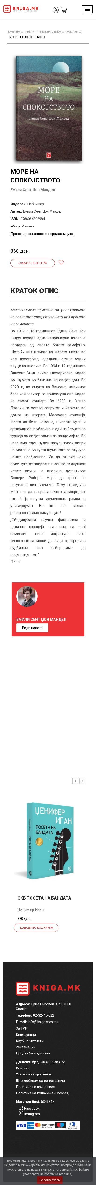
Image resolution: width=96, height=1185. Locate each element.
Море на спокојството (27, 37)
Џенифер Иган (30, 910)
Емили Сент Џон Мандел (32, 190)
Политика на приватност (35, 1087)
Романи (72, 31)
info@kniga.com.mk (43, 1022)
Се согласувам (49, 1180)
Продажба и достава (33, 1053)
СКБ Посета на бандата (44, 898)
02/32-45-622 (43, 1015)
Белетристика (50, 31)
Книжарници (26, 1035)
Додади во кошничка (32, 263)
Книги (29, 31)
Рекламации (25, 1047)
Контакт (22, 1068)
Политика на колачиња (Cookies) (42, 1093)
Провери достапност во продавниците (41, 234)
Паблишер (35, 204)
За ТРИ (21, 1028)
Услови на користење (33, 1074)
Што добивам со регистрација (40, 1081)
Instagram (32, 1114)
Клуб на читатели (30, 1041)
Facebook (31, 1108)
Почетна (13, 31)
